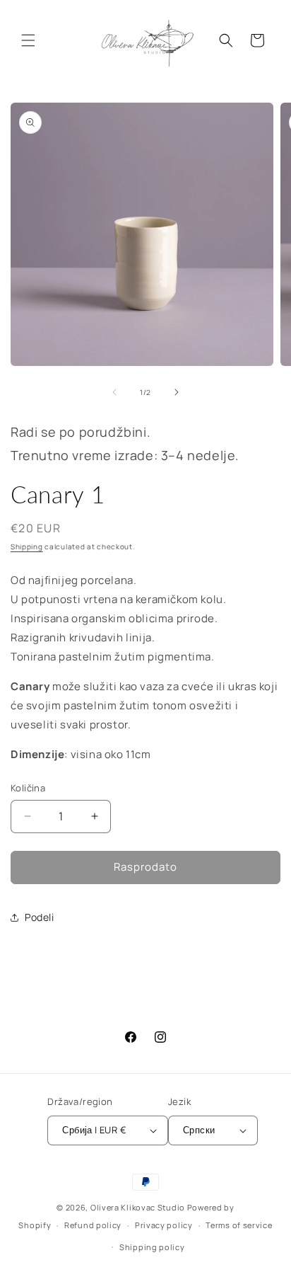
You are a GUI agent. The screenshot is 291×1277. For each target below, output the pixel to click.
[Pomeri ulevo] (114, 392)
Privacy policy (164, 1225)
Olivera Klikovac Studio (137, 1207)
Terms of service (239, 1225)
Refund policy (92, 1225)
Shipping (27, 546)
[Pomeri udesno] (176, 392)
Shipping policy (152, 1247)
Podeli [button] (39, 917)
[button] (28, 40)
